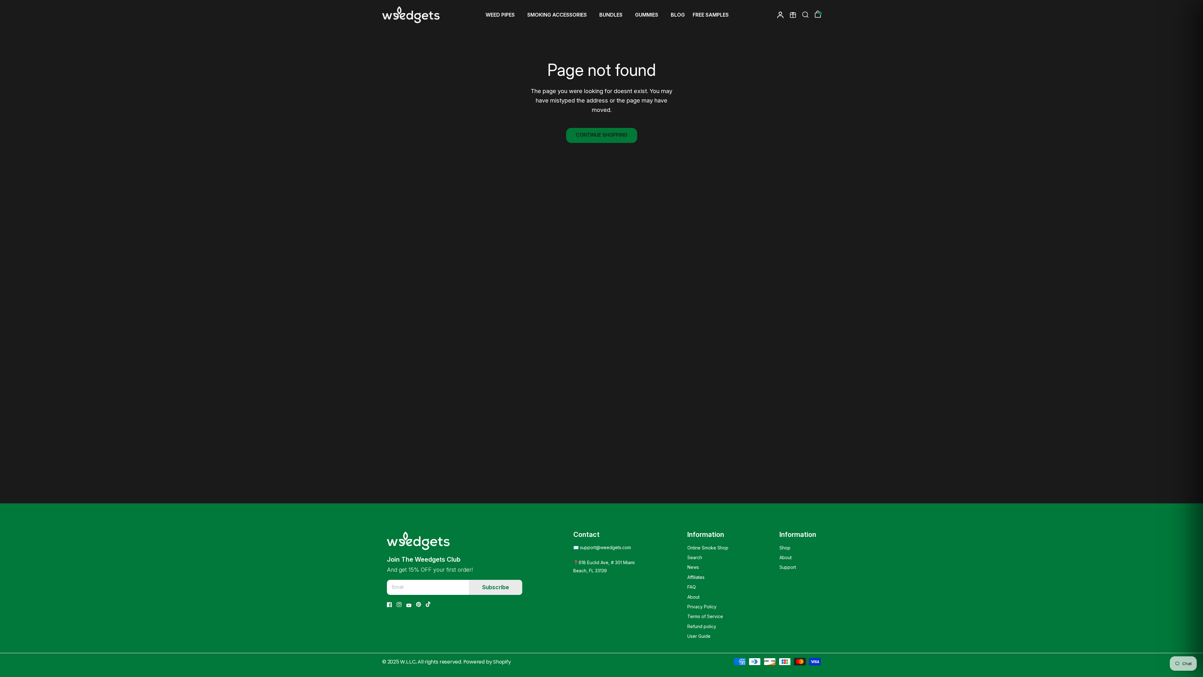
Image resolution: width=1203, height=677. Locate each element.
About (693, 597)
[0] (816, 14)
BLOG (678, 14)
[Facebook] (389, 604)
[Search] (805, 14)
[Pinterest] (418, 604)
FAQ (691, 587)
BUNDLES (610, 14)
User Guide (699, 636)
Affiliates (696, 577)
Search (694, 557)
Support (787, 567)
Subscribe (495, 587)
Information (705, 534)
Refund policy (701, 626)
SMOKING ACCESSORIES (557, 14)
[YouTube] (408, 605)
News (693, 567)
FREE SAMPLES (711, 14)
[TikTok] (428, 604)
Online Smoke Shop (707, 547)
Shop (784, 547)
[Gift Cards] (793, 14)
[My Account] (780, 14)
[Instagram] (399, 604)
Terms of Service (705, 616)
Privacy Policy (701, 606)
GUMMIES (646, 14)
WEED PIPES (500, 14)
